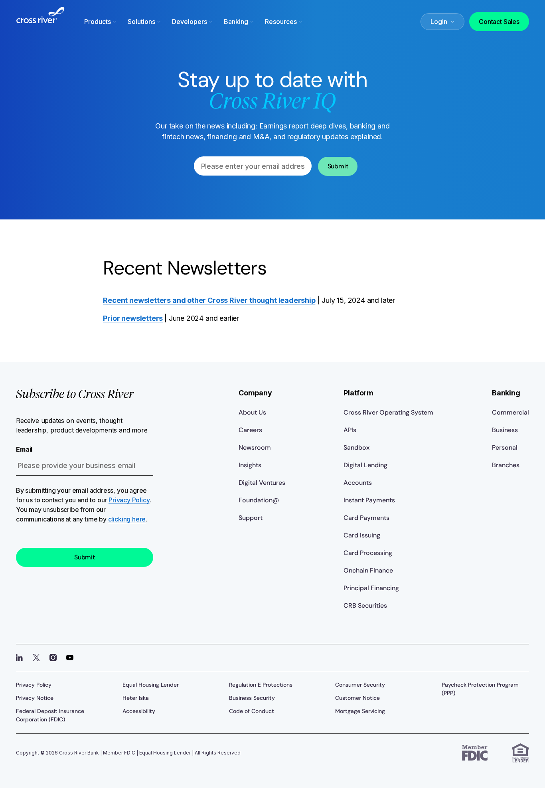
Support (251, 517)
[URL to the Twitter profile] (36, 657)
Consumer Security (360, 684)
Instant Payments (369, 500)
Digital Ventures (262, 482)
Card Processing (368, 553)
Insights (250, 465)
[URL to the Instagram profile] (53, 657)
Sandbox (356, 447)
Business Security (252, 697)
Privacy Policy (129, 500)
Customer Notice (357, 697)
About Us (252, 412)
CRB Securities (365, 605)
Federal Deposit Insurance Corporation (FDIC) (50, 715)
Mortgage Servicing (360, 711)
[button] (101, 21)
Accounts (358, 482)
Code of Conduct (251, 711)
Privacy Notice (34, 697)
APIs (350, 430)
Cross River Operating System (388, 412)
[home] (40, 20)
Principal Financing (371, 588)
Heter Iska (135, 697)
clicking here (127, 519)
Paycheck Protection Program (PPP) (480, 689)
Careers (250, 430)
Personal (504, 447)
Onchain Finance (368, 570)
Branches (505, 465)
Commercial (510, 412)
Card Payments (366, 517)
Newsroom (255, 447)
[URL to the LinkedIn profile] (19, 657)
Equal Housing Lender (150, 684)
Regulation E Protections (260, 684)
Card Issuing (362, 535)
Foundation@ (259, 500)
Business (505, 430)
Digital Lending (365, 465)
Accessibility (138, 711)
